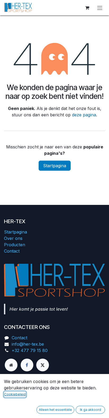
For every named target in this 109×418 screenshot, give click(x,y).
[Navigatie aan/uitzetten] (99, 7)
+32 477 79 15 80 (30, 350)
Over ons (13, 238)
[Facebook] (27, 365)
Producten (14, 244)
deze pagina (84, 114)
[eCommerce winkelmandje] (87, 7)
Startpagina (54, 165)
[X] (42, 365)
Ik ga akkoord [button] (90, 410)
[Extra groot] (11, 365)
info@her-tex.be (28, 344)
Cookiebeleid (15, 394)
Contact (12, 251)
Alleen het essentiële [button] (55, 410)
